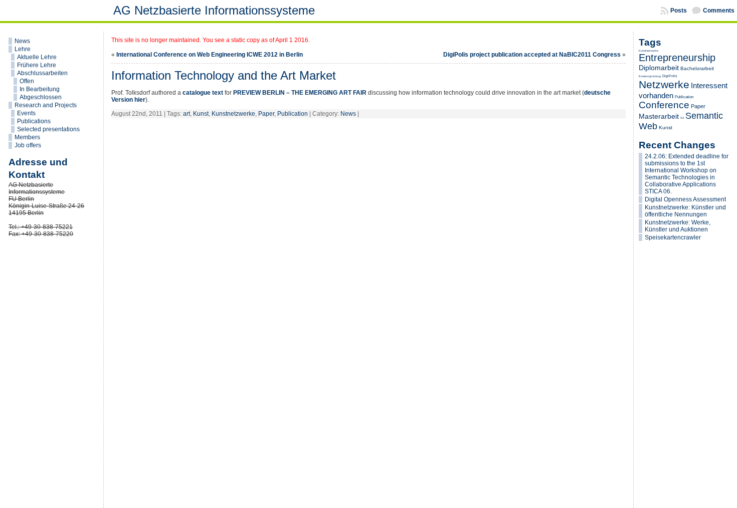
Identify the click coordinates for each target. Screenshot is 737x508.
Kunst (201, 113)
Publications (34, 121)
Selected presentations (48, 129)
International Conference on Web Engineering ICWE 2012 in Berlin (209, 54)
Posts (678, 10)
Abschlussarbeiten (42, 73)
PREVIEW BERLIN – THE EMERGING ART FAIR (299, 92)
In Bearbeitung (40, 89)
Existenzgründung (650, 76)
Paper (266, 113)
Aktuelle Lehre (37, 57)
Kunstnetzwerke (233, 113)
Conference (664, 105)
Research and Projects (46, 105)
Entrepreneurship (677, 57)
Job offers (28, 145)
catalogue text (202, 92)
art (186, 113)
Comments (718, 10)
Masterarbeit (659, 116)
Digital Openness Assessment (685, 199)
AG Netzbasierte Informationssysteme (214, 10)
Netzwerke (664, 85)
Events (26, 113)
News (22, 41)
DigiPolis (669, 76)
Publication (292, 113)
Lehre (23, 49)
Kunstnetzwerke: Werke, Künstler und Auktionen (677, 226)
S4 (682, 117)
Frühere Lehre (36, 65)
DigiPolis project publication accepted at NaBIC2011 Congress (532, 54)
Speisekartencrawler (673, 237)
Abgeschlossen (41, 97)
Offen (27, 81)
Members (27, 137)
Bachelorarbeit (697, 68)
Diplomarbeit (659, 68)
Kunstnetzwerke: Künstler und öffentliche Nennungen (685, 211)
